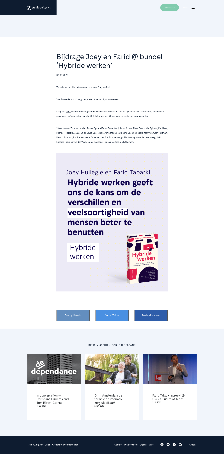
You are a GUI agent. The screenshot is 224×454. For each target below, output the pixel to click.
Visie (151, 445)
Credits (193, 445)
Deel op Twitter (112, 315)
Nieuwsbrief (170, 8)
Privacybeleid (130, 445)
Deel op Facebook (151, 315)
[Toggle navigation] (193, 7)
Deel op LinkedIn (73, 315)
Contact (118, 445)
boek (68, 111)
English (143, 445)
